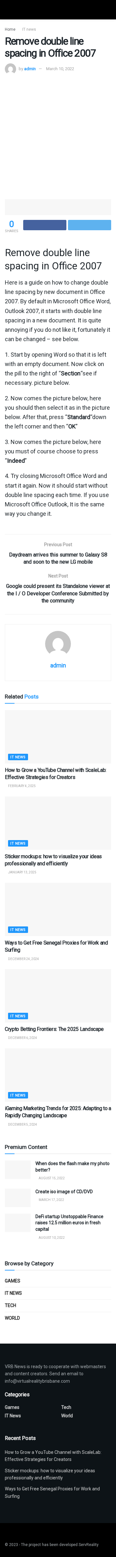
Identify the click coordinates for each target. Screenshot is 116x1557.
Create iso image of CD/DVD (64, 1191)
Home (10, 29)
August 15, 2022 (51, 1178)
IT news (29, 29)
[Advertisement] (58, 136)
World (12, 1318)
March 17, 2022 (51, 1200)
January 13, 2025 (21, 872)
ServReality (89, 1544)
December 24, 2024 (23, 959)
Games (12, 1280)
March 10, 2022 (60, 68)
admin (30, 68)
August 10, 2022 (51, 1237)
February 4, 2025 (21, 786)
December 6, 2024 (22, 1038)
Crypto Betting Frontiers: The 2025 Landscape (54, 1029)
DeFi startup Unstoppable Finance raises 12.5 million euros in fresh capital (69, 1223)
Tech (10, 1305)
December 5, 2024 (22, 1124)
